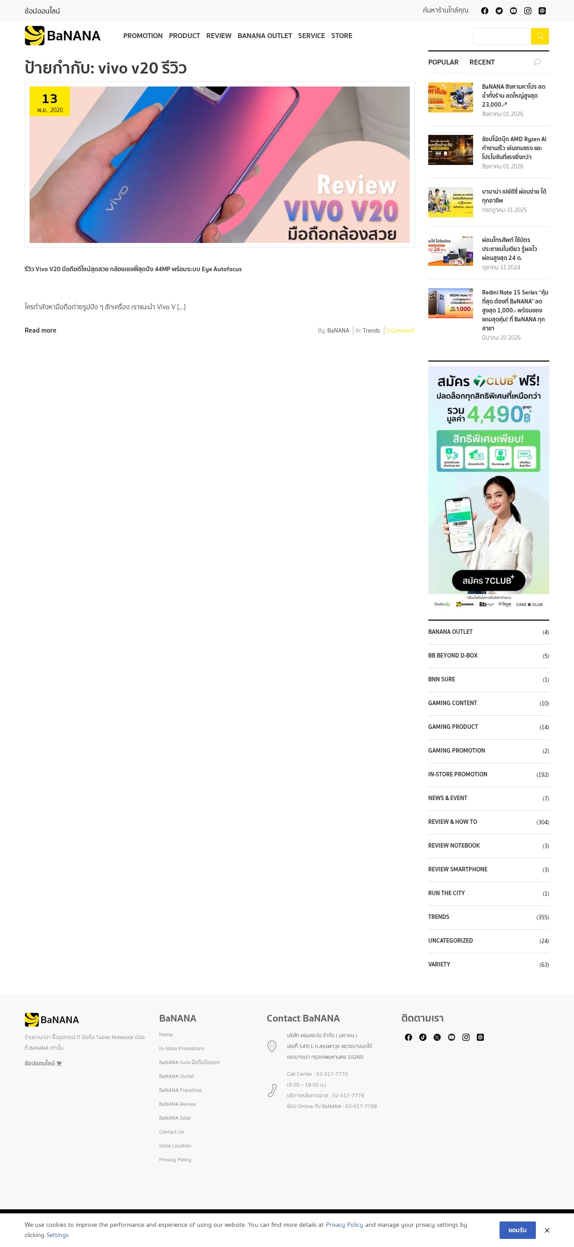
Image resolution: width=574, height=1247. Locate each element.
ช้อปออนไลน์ (42, 11)
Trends (371, 331)
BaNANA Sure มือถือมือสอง (189, 1062)
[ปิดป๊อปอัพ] (547, 1230)
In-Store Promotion (457, 774)
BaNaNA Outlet (450, 632)
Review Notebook (454, 845)
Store (341, 35)
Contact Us (171, 1132)
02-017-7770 (332, 1074)
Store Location (175, 1146)
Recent (482, 62)
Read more (41, 330)
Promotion (143, 35)
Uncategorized (450, 940)
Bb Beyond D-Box (453, 655)
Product (184, 35)
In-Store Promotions (181, 1048)
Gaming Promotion (456, 750)
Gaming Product (453, 727)
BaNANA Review (177, 1104)
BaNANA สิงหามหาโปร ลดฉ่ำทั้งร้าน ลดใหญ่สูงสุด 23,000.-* (513, 95)
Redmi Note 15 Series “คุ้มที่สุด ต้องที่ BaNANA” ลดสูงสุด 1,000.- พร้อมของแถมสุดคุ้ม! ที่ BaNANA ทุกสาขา (515, 310)
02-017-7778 (348, 1095)
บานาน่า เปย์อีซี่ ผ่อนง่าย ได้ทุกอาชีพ (514, 196)
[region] (488, 487)
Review (218, 35)
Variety (439, 964)
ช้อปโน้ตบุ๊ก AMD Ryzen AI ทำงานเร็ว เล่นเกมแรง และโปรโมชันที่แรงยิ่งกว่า (514, 148)
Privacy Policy (175, 1160)
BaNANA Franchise (180, 1090)
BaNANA (338, 331)
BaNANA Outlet (265, 35)
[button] (488, 487)
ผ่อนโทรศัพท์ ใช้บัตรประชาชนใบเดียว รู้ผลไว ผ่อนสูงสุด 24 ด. (509, 249)
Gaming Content (452, 703)
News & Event (447, 798)
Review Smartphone (457, 869)
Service (311, 35)
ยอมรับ (518, 1230)
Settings (58, 1235)
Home (166, 1035)
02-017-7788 (361, 1106)
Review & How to (452, 822)
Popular (443, 62)
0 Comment (401, 331)
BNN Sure (441, 679)
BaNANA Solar (175, 1118)
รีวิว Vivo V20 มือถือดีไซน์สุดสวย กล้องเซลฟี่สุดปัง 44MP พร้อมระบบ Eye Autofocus (133, 269)
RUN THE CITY (446, 893)
